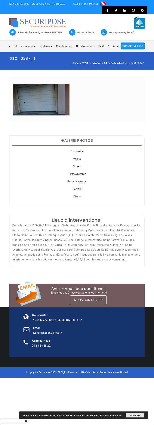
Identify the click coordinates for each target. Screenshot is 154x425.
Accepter (135, 415)
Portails (77, 188)
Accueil (12, 46)
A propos (142, 10)
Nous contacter (88, 300)
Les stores (45, 46)
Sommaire (77, 151)
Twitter (115, 10)
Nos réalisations (85, 46)
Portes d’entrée (77, 173)
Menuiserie (27, 46)
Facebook (107, 10)
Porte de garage (77, 181)
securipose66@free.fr (121, 32)
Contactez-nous (117, 46)
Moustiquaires (64, 46)
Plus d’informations (110, 415)
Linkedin (125, 10)
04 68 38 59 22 (85, 32)
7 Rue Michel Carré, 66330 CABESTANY (40, 32)
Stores (77, 166)
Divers (77, 196)
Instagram (133, 10)
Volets (77, 158)
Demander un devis (132, 46)
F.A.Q (101, 46)
